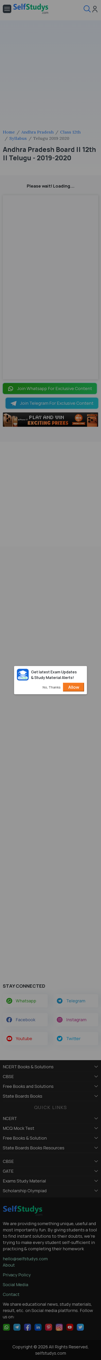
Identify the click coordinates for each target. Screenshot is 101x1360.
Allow (73, 687)
